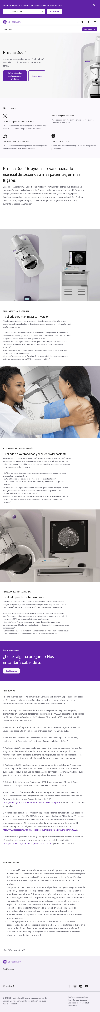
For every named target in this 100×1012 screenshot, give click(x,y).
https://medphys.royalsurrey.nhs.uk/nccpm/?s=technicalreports (31, 802)
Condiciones (73, 1003)
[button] (76, 21)
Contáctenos (8, 969)
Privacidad (72, 1005)
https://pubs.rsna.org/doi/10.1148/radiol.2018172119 (27, 843)
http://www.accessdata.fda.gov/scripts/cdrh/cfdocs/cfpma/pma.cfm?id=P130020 (40, 829)
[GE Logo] (11, 22)
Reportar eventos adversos (79, 1000)
